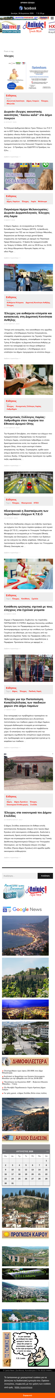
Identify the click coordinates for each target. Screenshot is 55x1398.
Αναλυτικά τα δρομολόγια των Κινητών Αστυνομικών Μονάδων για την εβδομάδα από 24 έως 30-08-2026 (23, 1077)
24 (12, 1179)
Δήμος (14, 691)
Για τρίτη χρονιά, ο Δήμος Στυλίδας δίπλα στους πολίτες (25, 1093)
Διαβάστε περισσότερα (11, 157)
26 (26, 1179)
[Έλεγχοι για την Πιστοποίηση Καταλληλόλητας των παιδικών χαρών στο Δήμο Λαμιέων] (24, 668)
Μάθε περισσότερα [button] (23, 1387)
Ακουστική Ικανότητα (15, 101)
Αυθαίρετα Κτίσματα (15, 303)
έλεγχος (44, 101)
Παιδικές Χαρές (35, 691)
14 (39, 1170)
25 (19, 1179)
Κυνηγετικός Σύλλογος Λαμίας (28, 406)
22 (46, 1174)
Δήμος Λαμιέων (13, 201)
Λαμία (33, 201)
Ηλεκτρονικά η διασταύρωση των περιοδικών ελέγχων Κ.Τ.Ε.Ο (26, 512)
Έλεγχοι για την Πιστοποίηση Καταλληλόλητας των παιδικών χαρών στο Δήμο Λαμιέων (25, 702)
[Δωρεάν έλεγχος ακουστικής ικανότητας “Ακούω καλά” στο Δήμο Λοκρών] (24, 75)
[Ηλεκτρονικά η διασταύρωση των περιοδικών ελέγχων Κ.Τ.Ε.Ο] (24, 482)
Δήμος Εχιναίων (21, 802)
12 (26, 1170)
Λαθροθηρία (12, 409)
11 (19, 1170)
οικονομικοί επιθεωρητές (17, 805)
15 (46, 1170)
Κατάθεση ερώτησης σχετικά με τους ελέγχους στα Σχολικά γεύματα (28, 608)
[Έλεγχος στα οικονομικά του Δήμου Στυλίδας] (24, 771)
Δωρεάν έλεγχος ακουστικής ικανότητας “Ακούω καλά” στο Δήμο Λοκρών (28, 115)
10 (12, 1170)
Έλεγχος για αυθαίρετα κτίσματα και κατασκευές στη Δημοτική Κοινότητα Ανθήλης (28, 316)
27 (33, 1179)
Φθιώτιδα (11, 104)
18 (19, 1174)
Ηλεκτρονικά (26, 503)
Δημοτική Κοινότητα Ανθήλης (38, 303)
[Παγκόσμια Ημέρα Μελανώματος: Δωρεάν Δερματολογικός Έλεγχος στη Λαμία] (24, 176)
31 (12, 1183)
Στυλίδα (33, 805)
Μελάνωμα (42, 201)
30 (6, 1183)
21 (39, 1174)
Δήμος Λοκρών (32, 101)
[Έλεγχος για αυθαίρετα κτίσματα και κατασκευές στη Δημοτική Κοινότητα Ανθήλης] (24, 277)
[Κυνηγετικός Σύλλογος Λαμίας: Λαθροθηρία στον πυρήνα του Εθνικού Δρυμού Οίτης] (24, 379)
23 (6, 1179)
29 (46, 1179)
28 (39, 1179)
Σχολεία (35, 599)
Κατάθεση (25, 599)
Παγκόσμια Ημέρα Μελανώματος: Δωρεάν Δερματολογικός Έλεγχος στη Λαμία (27, 213)
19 (26, 1174)
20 (33, 1174)
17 (12, 1174)
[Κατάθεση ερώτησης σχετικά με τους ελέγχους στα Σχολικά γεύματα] (24, 574)
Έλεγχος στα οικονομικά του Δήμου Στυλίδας (27, 814)
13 (33, 1170)
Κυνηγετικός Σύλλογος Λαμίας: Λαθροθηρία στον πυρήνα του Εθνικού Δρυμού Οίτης (24, 420)
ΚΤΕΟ (36, 503)
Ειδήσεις (11, 95)
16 (6, 1174)
